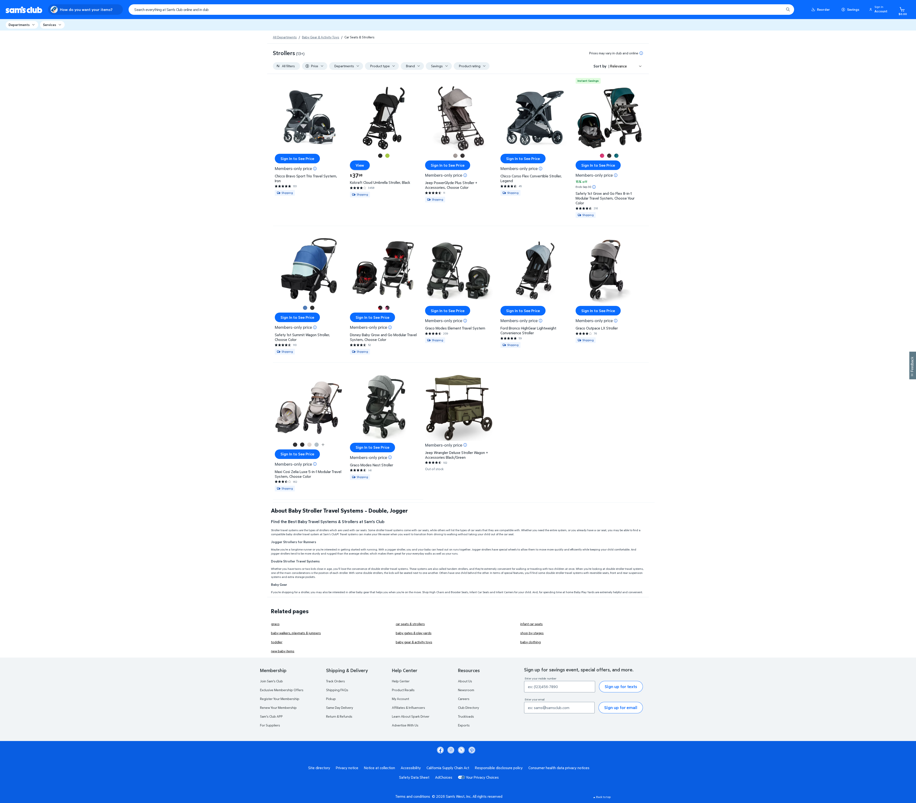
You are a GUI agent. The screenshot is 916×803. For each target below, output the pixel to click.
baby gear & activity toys (414, 642)
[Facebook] (440, 750)
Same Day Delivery (339, 707)
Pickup (331, 698)
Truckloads (466, 716)
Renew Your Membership (278, 707)
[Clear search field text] (777, 9)
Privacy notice (347, 767)
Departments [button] (19, 24)
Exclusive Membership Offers (281, 690)
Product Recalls (403, 690)
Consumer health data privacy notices (558, 767)
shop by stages (532, 633)
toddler (276, 642)
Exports (464, 725)
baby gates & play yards (414, 633)
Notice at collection (379, 767)
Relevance (618, 66)
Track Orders (335, 681)
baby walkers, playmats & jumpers (296, 633)
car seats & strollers (410, 624)
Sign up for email (620, 707)
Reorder (823, 9)
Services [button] (49, 24)
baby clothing (530, 642)
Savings (853, 9)
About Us (465, 681)
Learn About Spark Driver (410, 716)
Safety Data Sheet (414, 777)
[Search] (788, 9)
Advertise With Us (405, 725)
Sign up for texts (621, 687)
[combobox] (461, 9)
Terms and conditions (412, 796)
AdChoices (443, 777)
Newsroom (466, 690)
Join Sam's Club (271, 681)
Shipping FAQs (337, 690)
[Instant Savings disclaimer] (594, 187)
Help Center (401, 681)
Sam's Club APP (271, 716)
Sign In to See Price (297, 158)
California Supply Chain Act (448, 767)
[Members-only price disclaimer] (315, 168)
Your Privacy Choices (482, 777)
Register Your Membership (279, 698)
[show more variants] (323, 444)
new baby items (282, 651)
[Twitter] (461, 750)
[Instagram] (451, 750)
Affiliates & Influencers (408, 707)
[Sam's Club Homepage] (24, 9)
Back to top (603, 797)
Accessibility (411, 767)
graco (275, 624)
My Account (400, 698)
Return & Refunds (339, 716)
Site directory (319, 767)
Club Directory (468, 707)
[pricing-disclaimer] (641, 53)
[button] (879, 9)
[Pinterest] (472, 750)
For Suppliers (270, 725)
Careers (463, 698)
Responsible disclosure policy (499, 767)
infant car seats (531, 624)
